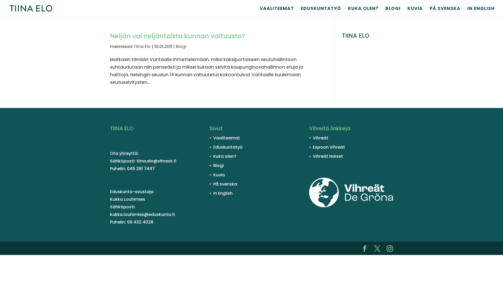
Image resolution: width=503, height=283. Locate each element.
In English (481, 9)
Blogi (393, 9)
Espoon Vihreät (329, 147)
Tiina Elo (142, 46)
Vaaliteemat (277, 9)
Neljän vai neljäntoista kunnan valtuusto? (177, 36)
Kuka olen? (363, 9)
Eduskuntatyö (321, 9)
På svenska (445, 9)
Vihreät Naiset (328, 156)
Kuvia (415, 9)
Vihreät (320, 138)
